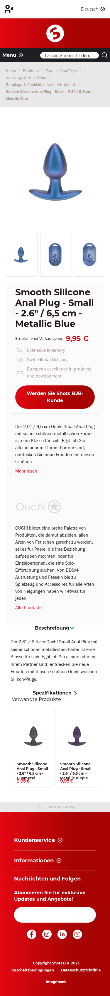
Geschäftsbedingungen (32, 970)
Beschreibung (52, 628)
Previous (7, 748)
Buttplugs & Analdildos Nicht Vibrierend (41, 84)
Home (11, 70)
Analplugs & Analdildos (26, 77)
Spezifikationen (52, 693)
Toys (50, 70)
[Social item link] (32, 937)
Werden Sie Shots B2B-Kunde (55, 397)
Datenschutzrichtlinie (81, 970)
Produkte (31, 70)
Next (103, 748)
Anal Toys (69, 70)
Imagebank (56, 982)
